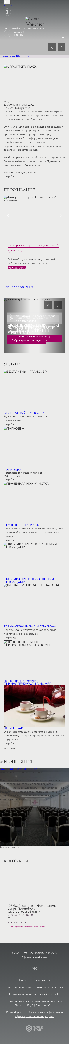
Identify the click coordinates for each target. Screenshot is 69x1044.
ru (6, 2)
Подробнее (10, 176)
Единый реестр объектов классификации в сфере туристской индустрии (34, 1014)
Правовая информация (34, 979)
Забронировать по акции (27, 340)
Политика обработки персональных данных (34, 986)
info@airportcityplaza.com (28, 926)
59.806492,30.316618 (20, 915)
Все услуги (9, 747)
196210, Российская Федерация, (32, 908)
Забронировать (17, 267)
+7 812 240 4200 (18, 922)
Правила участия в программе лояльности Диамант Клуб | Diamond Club (35, 1003)
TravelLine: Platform (14, 56)
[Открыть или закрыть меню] (63, 38)
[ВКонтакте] (34, 968)
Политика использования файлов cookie (34, 993)
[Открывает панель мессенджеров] (7, 12)
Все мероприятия (9, 847)
